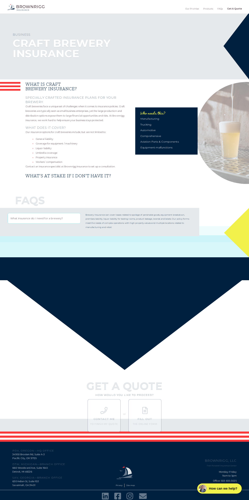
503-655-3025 (229, 480)
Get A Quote (234, 8)
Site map (130, 485)
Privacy (119, 485)
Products (208, 8)
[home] (26, 7)
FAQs (220, 8)
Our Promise (192, 8)
